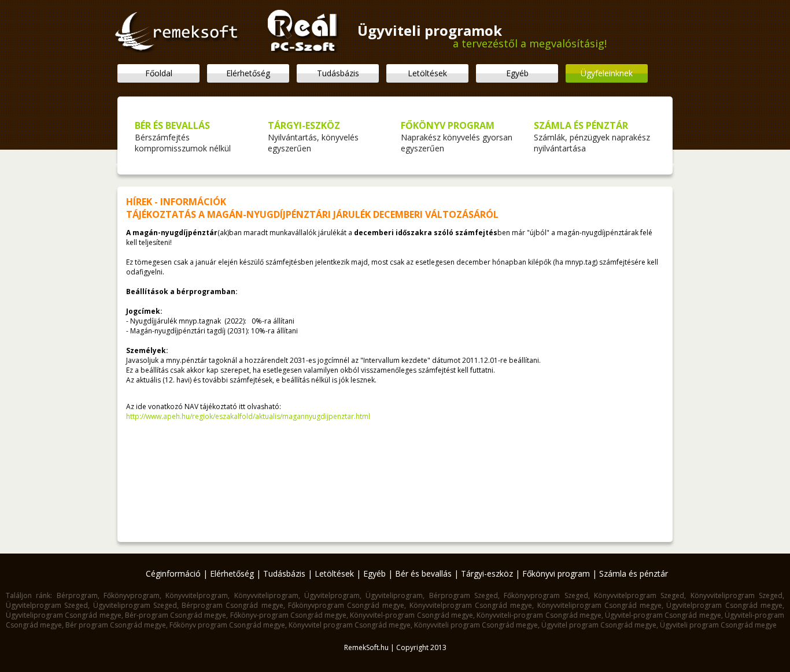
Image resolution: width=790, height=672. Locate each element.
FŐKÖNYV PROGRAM (447, 125)
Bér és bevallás (423, 573)
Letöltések (427, 73)
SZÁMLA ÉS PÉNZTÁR (581, 125)
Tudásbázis (338, 73)
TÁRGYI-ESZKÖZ (304, 125)
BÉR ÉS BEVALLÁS (172, 125)
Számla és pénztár (633, 573)
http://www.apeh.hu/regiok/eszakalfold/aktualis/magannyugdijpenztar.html (248, 416)
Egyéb (517, 73)
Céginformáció (173, 573)
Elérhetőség (248, 73)
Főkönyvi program (556, 573)
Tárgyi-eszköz (487, 573)
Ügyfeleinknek (607, 73)
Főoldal (158, 73)
